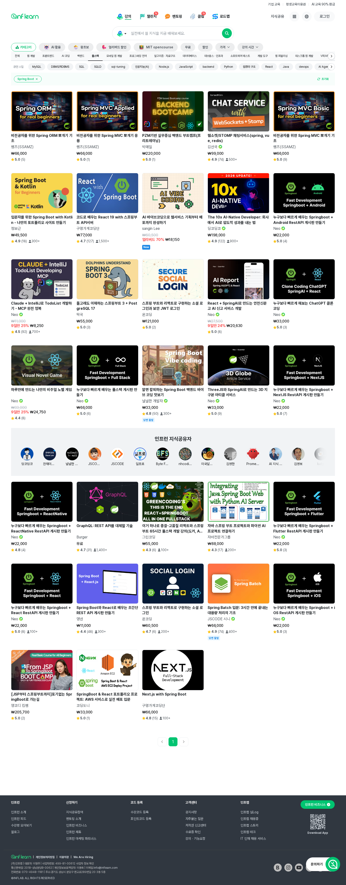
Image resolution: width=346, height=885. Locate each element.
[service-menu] (294, 16)
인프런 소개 (18, 812)
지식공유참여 (74, 812)
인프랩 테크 (248, 832)
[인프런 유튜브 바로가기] (299, 868)
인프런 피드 (18, 819)
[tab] (17, 56)
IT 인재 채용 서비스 (253, 838)
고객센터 (191, 802)
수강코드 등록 (140, 812)
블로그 (15, 832)
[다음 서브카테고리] (331, 56)
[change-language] (307, 16)
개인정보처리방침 (45, 857)
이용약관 (64, 857)
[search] (227, 33)
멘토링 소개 (73, 819)
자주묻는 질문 (194, 819)
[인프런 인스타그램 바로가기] (288, 868)
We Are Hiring (83, 857)
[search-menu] (121, 33)
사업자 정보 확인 (85, 863)
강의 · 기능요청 (195, 838)
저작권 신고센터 (195, 825)
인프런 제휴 (73, 832)
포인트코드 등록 (141, 819)
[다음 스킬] (331, 66)
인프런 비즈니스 (76, 825)
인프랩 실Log (249, 812)
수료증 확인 (193, 832)
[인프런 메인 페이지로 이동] (25, 16)
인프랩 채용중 (249, 819)
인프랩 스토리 (249, 825)
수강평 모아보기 (21, 825)
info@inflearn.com (106, 867)
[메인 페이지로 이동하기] (21, 857)
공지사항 (191, 812)
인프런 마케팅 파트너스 (81, 838)
